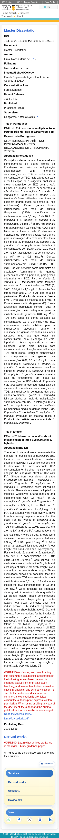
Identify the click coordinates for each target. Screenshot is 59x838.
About (20, 16)
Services (24, 13)
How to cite (15, 800)
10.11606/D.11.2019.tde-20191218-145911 (29, 41)
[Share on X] (29, 819)
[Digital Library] (13, 8)
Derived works (17, 782)
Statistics (14, 791)
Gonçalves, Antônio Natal (19, 117)
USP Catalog (6, 2)
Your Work (7, 16)
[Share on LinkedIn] (50, 819)
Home (4, 13)
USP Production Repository (28, 2)
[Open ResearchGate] (40, 819)
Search (13, 13)
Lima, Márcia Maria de (17, 59)
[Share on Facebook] (19, 819)
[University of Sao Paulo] (6, 7)
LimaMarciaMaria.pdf (16, 718)
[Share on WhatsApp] (8, 819)
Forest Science (13, 89)
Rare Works (50, 2)
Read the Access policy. (18, 714)
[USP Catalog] (33, 59)
